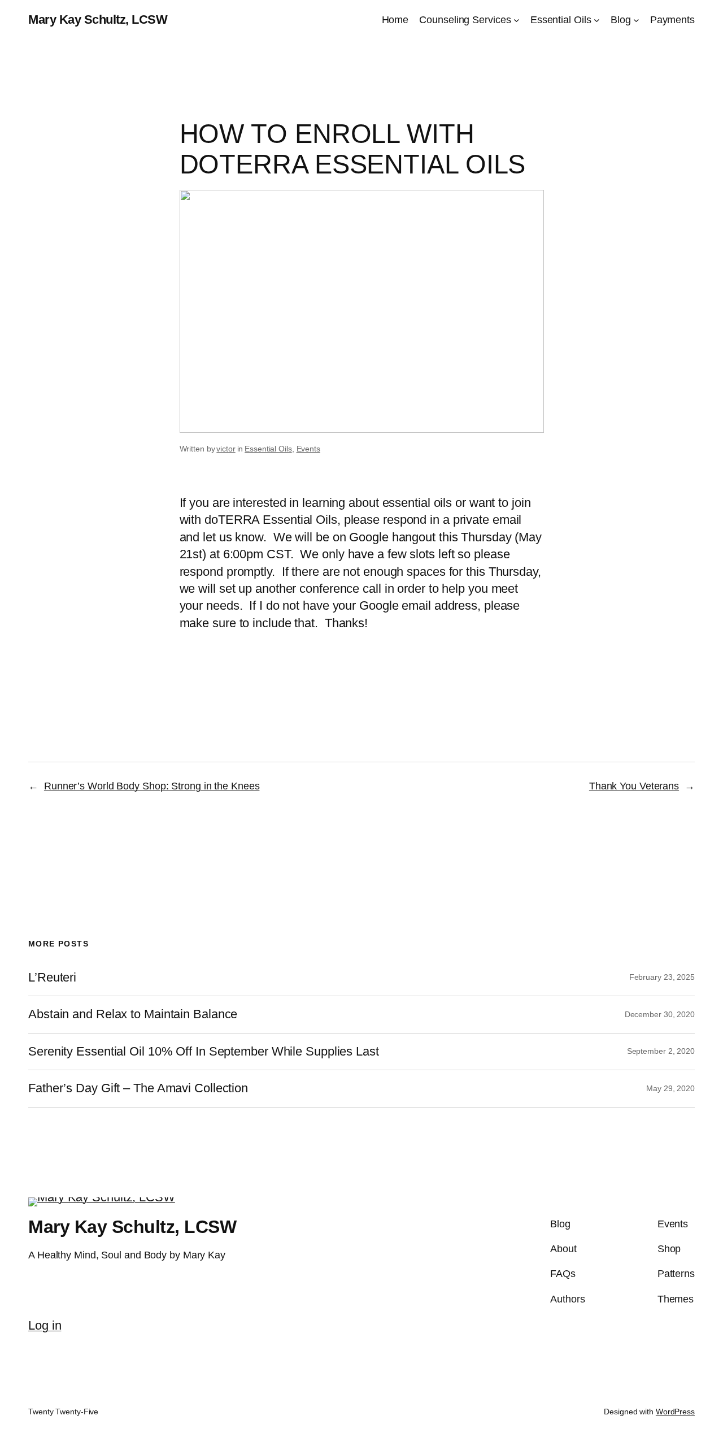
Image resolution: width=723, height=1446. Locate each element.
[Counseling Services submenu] (516, 20)
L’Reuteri (52, 977)
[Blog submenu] (636, 20)
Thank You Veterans (634, 786)
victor (225, 448)
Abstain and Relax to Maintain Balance (132, 1014)
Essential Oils (268, 448)
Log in (44, 1325)
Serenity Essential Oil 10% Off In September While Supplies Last (203, 1051)
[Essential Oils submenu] (597, 20)
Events (308, 448)
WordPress (675, 1411)
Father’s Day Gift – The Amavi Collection (138, 1088)
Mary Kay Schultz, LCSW (97, 19)
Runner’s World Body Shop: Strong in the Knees (152, 786)
